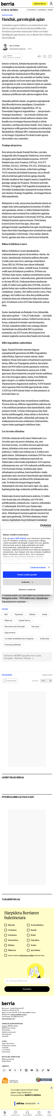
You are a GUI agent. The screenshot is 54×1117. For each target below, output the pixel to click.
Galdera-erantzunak (9, 1032)
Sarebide (5, 1036)
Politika (32, 10)
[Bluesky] (48, 1070)
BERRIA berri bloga (8, 1028)
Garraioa (35, 626)
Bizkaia (32, 614)
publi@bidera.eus (17, 1016)
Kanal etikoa (6, 1052)
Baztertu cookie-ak (27, 589)
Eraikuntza (44, 638)
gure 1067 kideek (18, 538)
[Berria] (8, 1004)
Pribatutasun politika (9, 1045)
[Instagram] (26, 1070)
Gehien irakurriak (13, 777)
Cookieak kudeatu (38, 567)
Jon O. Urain (14, 46)
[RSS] (37, 1070)
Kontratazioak (6, 1034)
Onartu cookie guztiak (27, 575)
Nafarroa (8, 620)
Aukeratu (26, 582)
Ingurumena (10, 632)
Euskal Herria (24, 620)
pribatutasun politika (26, 955)
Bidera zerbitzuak (8, 1059)
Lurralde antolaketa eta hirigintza (19, 638)
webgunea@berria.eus (18, 1014)
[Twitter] (15, 1070)
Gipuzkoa (19, 614)
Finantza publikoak (13, 644)
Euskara (42, 10)
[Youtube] (32, 1070)
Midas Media (6, 1061)
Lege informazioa (8, 1043)
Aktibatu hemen (22, 658)
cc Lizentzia (6, 1049)
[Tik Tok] (43, 1070)
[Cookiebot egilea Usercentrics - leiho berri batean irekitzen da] (40, 525)
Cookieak (5, 1047)
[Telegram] (10, 1070)
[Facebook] (21, 1070)
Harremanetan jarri (8, 1018)
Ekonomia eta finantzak (15, 626)
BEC (6, 614)
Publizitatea (6, 1030)
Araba (44, 614)
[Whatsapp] (4, 1070)
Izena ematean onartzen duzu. (26, 955)
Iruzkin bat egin (11, 680)
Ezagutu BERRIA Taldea (10, 1026)
